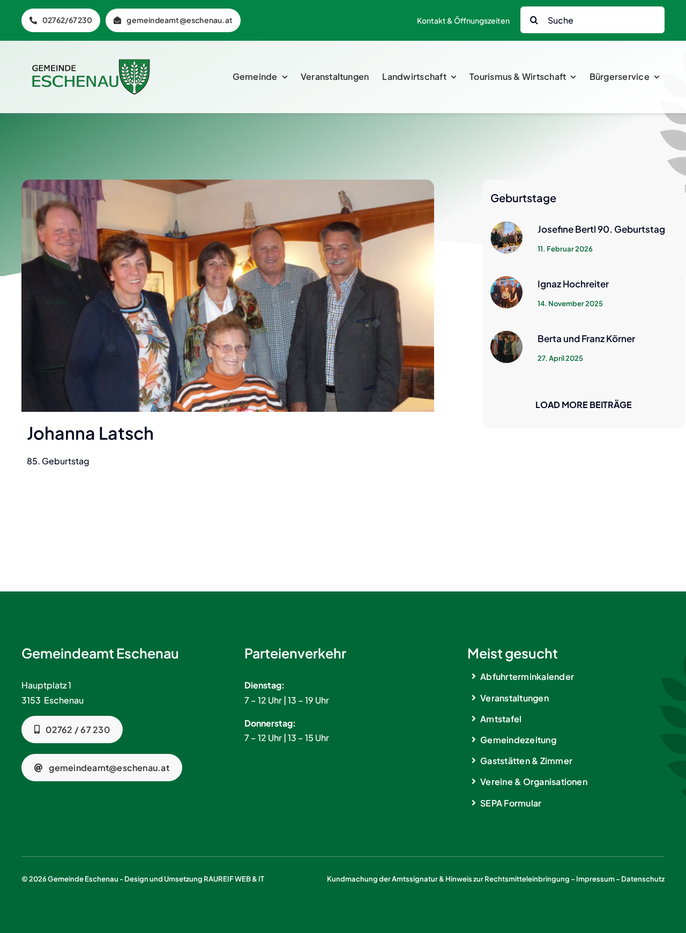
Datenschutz (643, 879)
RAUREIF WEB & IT (234, 879)
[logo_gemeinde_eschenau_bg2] (91, 63)
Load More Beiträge (583, 404)
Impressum (595, 879)
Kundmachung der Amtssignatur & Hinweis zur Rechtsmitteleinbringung (448, 879)
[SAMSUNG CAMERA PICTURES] (227, 183)
